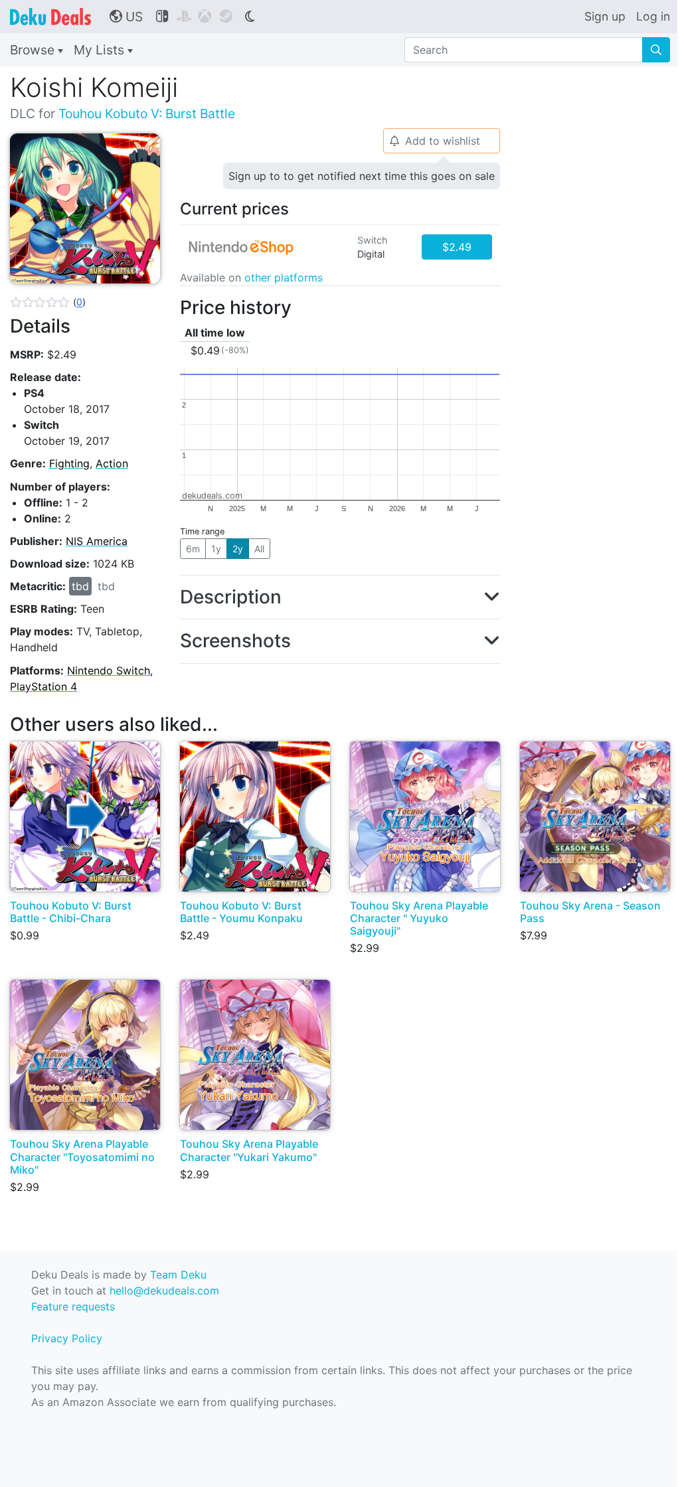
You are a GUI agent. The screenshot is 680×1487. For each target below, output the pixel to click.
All (259, 548)
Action (112, 463)
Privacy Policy (66, 1338)
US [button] (126, 17)
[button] (48, 302)
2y (237, 548)
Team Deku (178, 1274)
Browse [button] (34, 50)
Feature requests (73, 1306)
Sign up (605, 16)
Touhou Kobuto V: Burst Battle (146, 113)
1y (216, 548)
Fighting (69, 463)
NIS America (97, 541)
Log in (653, 16)
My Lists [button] (101, 50)
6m (193, 548)
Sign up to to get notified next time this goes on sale (361, 176)
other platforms (283, 277)
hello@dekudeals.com (164, 1290)
